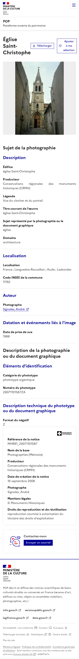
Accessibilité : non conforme (18, 628)
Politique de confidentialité (36, 647)
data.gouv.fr (40, 618)
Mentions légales (11, 647)
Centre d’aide (60, 634)
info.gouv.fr (10, 610)
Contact (43, 628)
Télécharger (44, 46)
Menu (74, 5)
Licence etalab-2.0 (22, 654)
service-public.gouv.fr (38, 610)
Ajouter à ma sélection (69, 45)
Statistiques (37, 634)
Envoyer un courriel (38, 543)
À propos (58, 628)
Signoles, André (14, 309)
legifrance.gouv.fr (14, 618)
